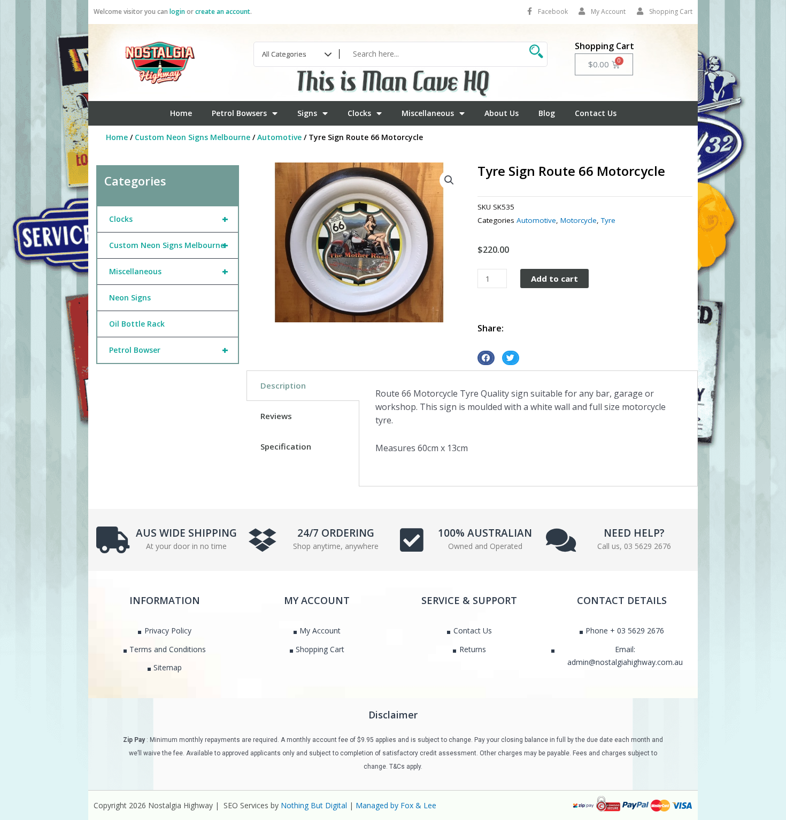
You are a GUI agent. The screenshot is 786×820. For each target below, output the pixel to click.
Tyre (608, 220)
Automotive (279, 137)
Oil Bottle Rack (137, 324)
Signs (307, 113)
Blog (546, 113)
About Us (501, 113)
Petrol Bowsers (239, 113)
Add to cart (554, 278)
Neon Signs (130, 297)
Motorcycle (578, 220)
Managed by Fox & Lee (396, 805)
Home (181, 113)
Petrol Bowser (168, 350)
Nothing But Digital (314, 805)
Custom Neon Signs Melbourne (192, 137)
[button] (449, 180)
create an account (222, 11)
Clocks (359, 113)
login (177, 11)
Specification (285, 446)
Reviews (276, 416)
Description (283, 385)
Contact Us (596, 113)
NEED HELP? (634, 533)
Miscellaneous (428, 113)
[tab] (302, 385)
